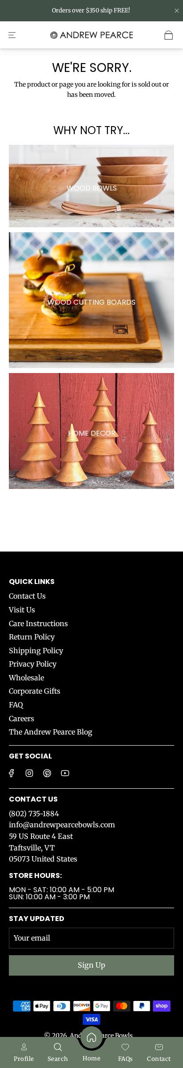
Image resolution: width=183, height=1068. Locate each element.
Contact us (33, 799)
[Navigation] (12, 35)
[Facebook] (12, 773)
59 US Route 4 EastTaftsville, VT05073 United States (43, 847)
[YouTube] (65, 773)
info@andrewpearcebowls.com (62, 824)
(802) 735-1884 (34, 813)
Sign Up (91, 965)
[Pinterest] (47, 773)
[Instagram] (29, 773)
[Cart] (169, 35)
